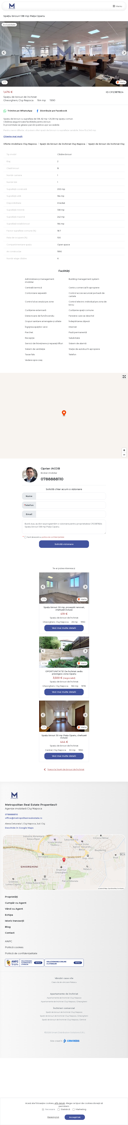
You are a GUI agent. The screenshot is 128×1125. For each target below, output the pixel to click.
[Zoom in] (124, 450)
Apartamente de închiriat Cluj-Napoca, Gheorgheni (64, 1001)
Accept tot (74, 1117)
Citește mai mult (12, 136)
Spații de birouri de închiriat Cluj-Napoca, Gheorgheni (64, 1016)
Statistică (65, 1109)
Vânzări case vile (64, 978)
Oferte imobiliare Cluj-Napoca (20, 144)
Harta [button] (122, 82)
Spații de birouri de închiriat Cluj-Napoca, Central (64, 1019)
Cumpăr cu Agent (15, 902)
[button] (4, 52)
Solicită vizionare (64, 544)
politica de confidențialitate (53, 537)
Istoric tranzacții (14, 920)
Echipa (9, 914)
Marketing (81, 1109)
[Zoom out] (124, 454)
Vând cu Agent (14, 908)
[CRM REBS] (71, 1041)
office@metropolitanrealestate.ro (23, 818)
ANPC (8, 941)
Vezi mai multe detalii (64, 628)
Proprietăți (11, 896)
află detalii (59, 1103)
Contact (10, 932)
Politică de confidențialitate (21, 953)
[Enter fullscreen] (124, 376)
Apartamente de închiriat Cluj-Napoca (64, 998)
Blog (8, 926)
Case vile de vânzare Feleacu (64, 982)
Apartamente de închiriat (64, 994)
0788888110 (52, 479)
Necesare (50, 1109)
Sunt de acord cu (45, 537)
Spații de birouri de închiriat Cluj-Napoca (62, 144)
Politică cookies (14, 947)
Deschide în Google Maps (19, 828)
